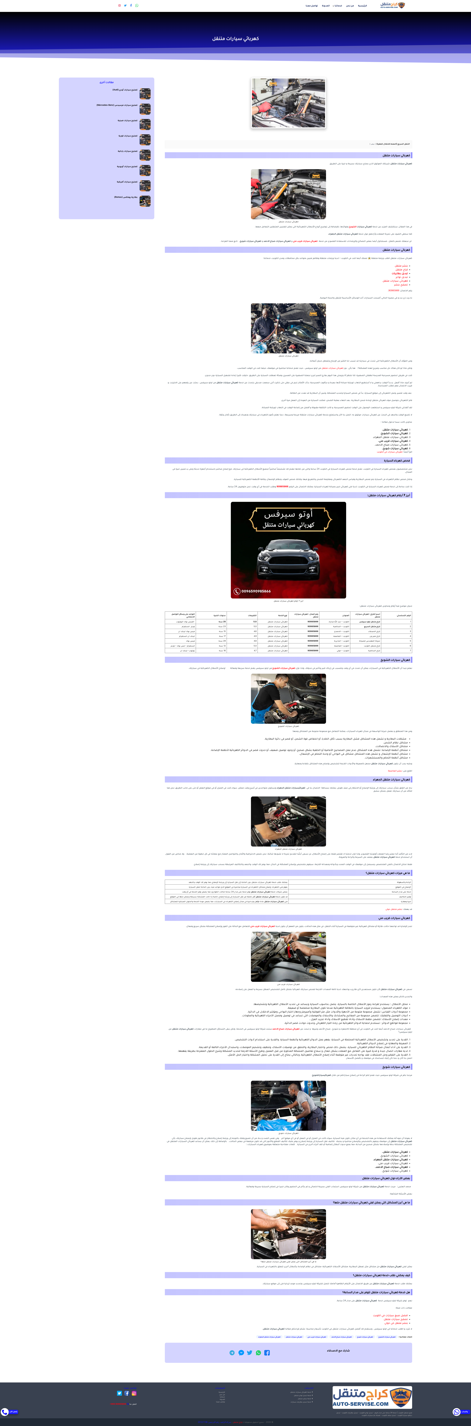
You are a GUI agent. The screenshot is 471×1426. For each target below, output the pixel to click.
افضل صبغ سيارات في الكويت (390, 1315)
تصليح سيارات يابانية (127, 151)
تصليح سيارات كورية (128, 135)
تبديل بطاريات (400, 273)
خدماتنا (338, 5)
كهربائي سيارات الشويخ (283, 668)
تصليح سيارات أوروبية (127, 166)
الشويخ (352, 226)
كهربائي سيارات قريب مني (305, 241)
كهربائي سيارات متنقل (395, 280)
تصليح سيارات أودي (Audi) (124, 89)
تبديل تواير (402, 276)
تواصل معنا (312, 5)
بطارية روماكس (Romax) (125, 197)
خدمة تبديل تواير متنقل (302, 1395)
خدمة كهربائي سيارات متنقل (300, 1392)
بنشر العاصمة (395, 770)
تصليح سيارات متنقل (396, 1319)
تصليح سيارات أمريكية (127, 181)
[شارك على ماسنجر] (241, 1353)
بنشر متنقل (401, 265)
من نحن (350, 5)
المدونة (326, 5)
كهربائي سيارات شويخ (365, 1337)
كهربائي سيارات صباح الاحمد (286, 1028)
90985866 (393, 290)
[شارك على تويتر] (249, 1352)
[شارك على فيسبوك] (267, 1353)
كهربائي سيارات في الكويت (390, 451)
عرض (373, 144)
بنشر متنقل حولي (394, 909)
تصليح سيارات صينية (127, 120)
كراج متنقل (401, 269)
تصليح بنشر (401, 284)
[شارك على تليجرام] (232, 1352)
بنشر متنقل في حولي (396, 1322)
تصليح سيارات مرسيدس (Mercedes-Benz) (117, 105)
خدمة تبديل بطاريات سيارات (301, 1402)
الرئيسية (362, 5)
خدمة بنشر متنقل (304, 1398)
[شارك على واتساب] (258, 1352)
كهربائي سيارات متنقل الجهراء (269, 1337)
